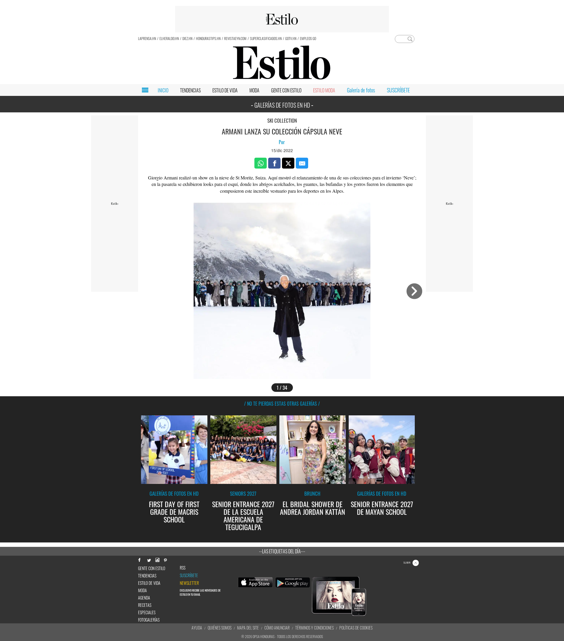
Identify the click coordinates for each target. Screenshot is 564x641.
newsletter (189, 583)
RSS (182, 567)
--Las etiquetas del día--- (282, 551)
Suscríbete (189, 575)
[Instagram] (157, 559)
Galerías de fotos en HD (174, 493)
